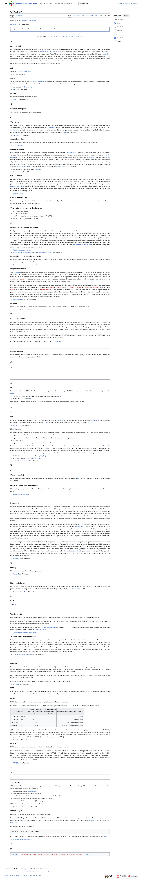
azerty (59, 287)
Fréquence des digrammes (22, 250)
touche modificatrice (24, 71)
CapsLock (13, 822)
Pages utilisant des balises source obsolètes (34, 854)
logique (87, 287)
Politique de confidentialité (12, 875)
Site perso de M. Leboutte (21, 310)
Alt (13, 74)
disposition (17, 272)
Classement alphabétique (21, 494)
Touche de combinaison (20, 461)
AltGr (14, 89)
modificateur (44, 52)
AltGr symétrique (27, 87)
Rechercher (84, 3)
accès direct (88, 244)
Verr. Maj (16, 135)
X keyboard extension (20, 807)
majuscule (52, 128)
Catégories (14, 854)
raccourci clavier (40, 629)
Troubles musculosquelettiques (23, 654)
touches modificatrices (48, 627)
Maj (56, 84)
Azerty (15, 99)
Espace (56, 335)
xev (47, 836)
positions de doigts (17, 186)
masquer (126, 15)
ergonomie (99, 647)
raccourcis (47, 422)
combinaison (91, 157)
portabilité (66, 132)
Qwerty (15, 574)
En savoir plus (15, 24)
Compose (38, 169)
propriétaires (79, 526)
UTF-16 (15, 763)
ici (58, 396)
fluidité (79, 287)
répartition (58, 61)
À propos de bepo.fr (26, 875)
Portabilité (16, 558)
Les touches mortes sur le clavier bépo (25, 633)
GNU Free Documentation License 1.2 (38, 872)
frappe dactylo (46, 289)
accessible (106, 54)
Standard (120, 27)
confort (71, 287)
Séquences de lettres (29, 20)
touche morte (54, 52)
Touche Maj (16, 425)
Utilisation (87, 854)
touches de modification (74, 551)
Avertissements (37, 875)
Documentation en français (21, 839)
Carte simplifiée (18, 145)
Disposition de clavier (20, 265)
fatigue (12, 289)
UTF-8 (15, 740)
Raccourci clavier (18, 592)
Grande (119, 30)
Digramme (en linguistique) (22, 252)
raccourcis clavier (101, 446)
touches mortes (37, 458)
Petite (118, 23)
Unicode (15, 684)
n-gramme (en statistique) (42, 252)
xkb (105, 836)
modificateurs (31, 791)
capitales (96, 420)
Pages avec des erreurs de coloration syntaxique (67, 854)
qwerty (23, 279)
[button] (5, 3)
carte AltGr (66, 84)
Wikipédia (57, 341)
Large (119, 41)
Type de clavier (18, 194)
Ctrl (47, 335)
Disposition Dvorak (19, 299)
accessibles (77, 244)
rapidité (95, 287)
